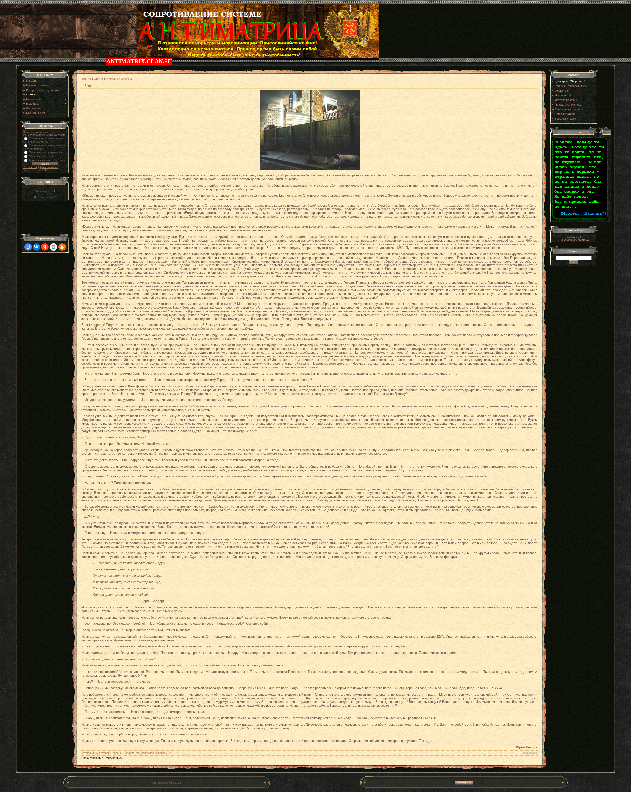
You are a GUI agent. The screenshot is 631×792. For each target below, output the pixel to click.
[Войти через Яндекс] (45, 247)
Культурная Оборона (119, 78)
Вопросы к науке (565, 118)
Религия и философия (569, 85)
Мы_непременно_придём (152, 752)
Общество (561, 90)
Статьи (98, 78)
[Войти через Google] (53, 247)
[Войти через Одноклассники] (62, 247)
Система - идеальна (41, 156)
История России (565, 99)
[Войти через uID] (28, 247)
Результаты (30, 167)
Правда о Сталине (566, 104)
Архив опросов (49, 167)
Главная (86, 78)
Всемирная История (567, 109)
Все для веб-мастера (575, 239)
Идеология (561, 95)
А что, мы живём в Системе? (47, 160)
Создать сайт (575, 236)
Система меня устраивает (45, 152)
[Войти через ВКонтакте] (36, 247)
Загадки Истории (565, 114)
